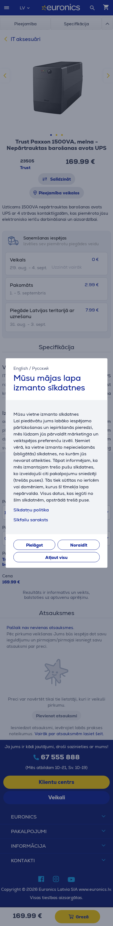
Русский (40, 368)
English (20, 368)
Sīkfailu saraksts (30, 520)
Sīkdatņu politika (31, 510)
